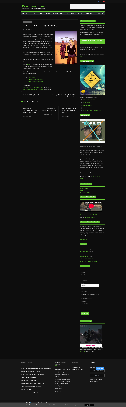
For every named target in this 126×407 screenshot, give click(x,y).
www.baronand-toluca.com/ (86, 258)
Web (82, 13)
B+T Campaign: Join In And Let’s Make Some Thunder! (69, 110)
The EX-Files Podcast (90, 217)
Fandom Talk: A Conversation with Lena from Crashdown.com (36, 368)
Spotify (82, 178)
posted (28, 64)
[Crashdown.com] (23, 13)
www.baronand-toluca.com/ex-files (88, 261)
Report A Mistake (84, 188)
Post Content (83, 301)
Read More (97, 405)
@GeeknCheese (86, 102)
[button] (30, 13)
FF (78, 13)
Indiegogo (82, 351)
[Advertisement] (87, 6)
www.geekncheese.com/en (89, 99)
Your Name (83, 272)
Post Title (83, 288)
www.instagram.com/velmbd (35, 81)
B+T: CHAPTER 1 (84, 214)
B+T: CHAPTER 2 (93, 214)
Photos (73, 13)
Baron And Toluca (27, 21)
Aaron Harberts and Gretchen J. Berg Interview (33, 393)
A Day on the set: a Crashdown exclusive (31, 386)
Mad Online (83, 254)
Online (76, 367)
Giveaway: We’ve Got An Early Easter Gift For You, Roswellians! (64, 96)
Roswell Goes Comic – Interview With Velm (33, 87)
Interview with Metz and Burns (29, 389)
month (95, 381)
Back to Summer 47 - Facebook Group (92, 110)
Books (67, 13)
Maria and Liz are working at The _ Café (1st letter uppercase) (90, 295)
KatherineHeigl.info (84, 251)
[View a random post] (103, 13)
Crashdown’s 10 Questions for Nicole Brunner (32, 383)
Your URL (83, 283)
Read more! (58, 391)
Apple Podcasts (97, 176)
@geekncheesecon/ (87, 105)
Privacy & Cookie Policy (77, 369)
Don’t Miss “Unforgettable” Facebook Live (34, 95)
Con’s (34, 13)
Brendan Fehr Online (85, 249)
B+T (41, 13)
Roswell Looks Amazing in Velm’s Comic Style (33, 89)
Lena (32, 29)
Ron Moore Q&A (25, 396)
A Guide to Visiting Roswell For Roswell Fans (32, 371)
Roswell (48, 13)
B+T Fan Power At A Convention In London (49, 109)
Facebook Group (87, 108)
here (81, 56)
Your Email (83, 277)
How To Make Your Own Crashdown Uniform (32, 374)
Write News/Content (85, 192)
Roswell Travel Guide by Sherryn (29, 380)
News (27, 13)
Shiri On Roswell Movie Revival (29, 377)
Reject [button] (92, 405)
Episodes (55, 13)
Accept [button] (86, 405)
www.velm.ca (31, 77)
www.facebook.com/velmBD (35, 79)
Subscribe (100, 368)
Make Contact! (83, 190)
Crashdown (89, 13)
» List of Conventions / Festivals (87, 51)
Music (61, 13)
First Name (92, 367)
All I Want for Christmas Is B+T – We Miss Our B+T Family (30, 110)
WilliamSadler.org (84, 256)
